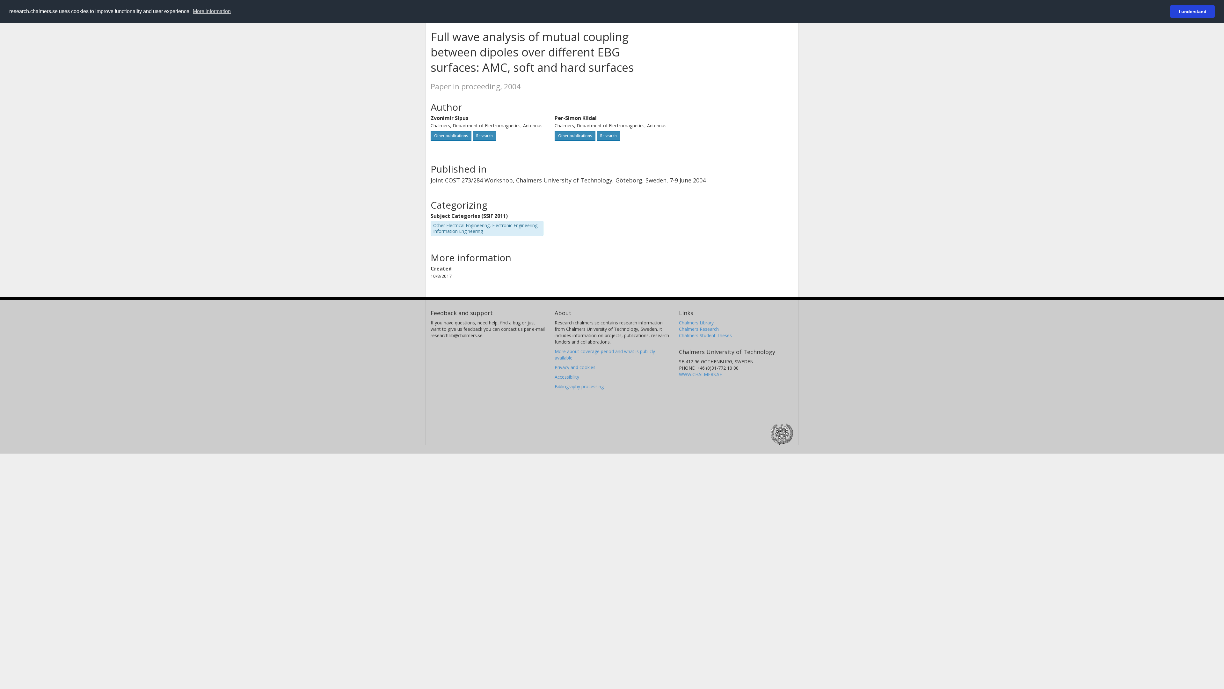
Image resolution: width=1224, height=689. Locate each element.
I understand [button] (1192, 11)
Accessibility (567, 377)
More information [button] (212, 11)
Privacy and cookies (575, 367)
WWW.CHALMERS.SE (700, 374)
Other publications (451, 135)
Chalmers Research (699, 329)
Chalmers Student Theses (705, 335)
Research (484, 135)
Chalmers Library (696, 323)
